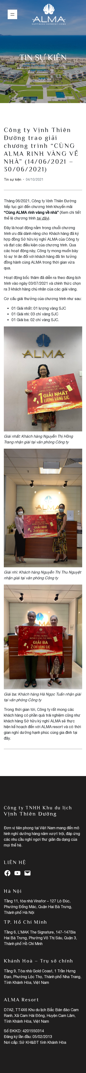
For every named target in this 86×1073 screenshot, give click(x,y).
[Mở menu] (12, 14)
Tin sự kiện (43, 57)
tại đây (42, 218)
